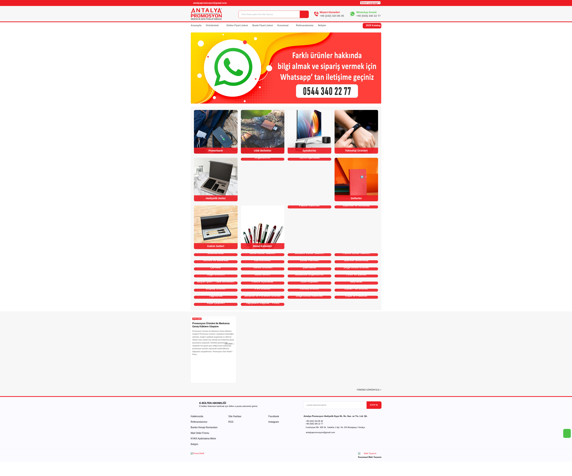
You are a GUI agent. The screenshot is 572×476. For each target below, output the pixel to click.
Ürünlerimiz (212, 25)
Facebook (273, 416)
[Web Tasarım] (369, 454)
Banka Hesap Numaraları (204, 427)
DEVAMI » (229, 344)
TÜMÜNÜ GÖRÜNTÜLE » (369, 390)
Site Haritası (234, 416)
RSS (230, 422)
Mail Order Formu (200, 433)
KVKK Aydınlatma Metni (203, 438)
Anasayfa (196, 25)
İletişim (322, 25)
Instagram (273, 422)
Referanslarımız (305, 25)
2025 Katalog (373, 25)
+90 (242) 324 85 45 (332, 15)
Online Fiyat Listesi (237, 25)
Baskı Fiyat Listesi (262, 25)
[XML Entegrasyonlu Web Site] (238, 454)
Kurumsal (283, 25)
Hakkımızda (197, 416)
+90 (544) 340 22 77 (368, 15)
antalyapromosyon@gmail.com (209, 3)
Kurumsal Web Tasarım (369, 457)
